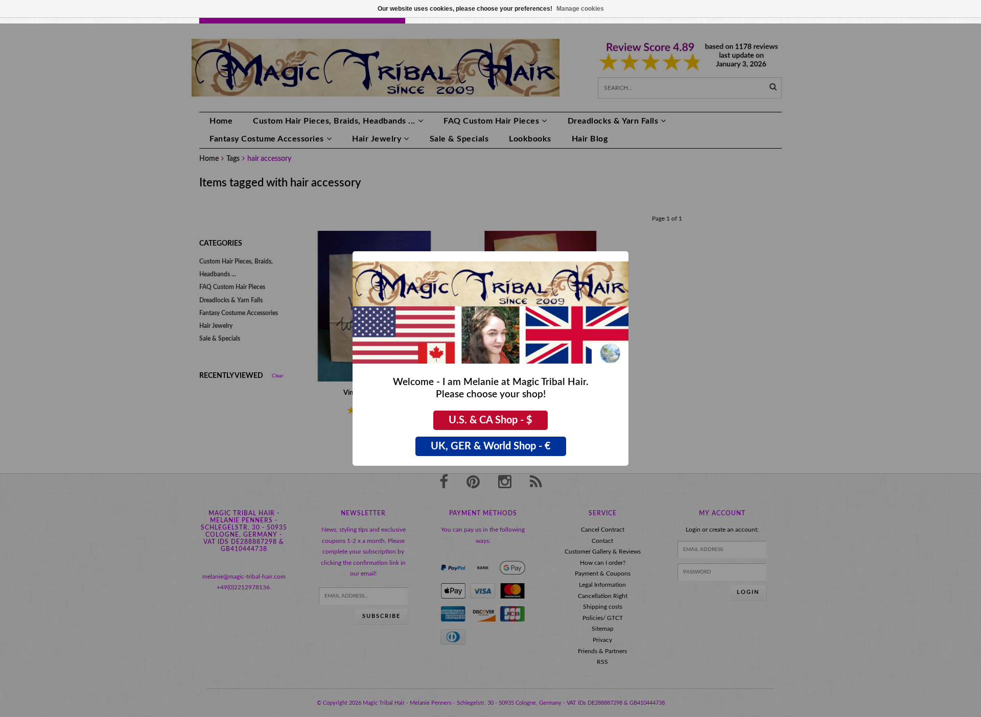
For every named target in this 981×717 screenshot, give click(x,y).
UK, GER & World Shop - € (491, 446)
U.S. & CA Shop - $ (490, 420)
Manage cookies (580, 8)
